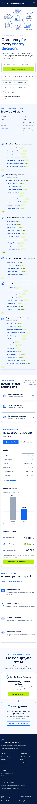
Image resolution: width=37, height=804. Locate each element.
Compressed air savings (16, 268)
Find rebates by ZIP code (17, 723)
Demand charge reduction (16, 234)
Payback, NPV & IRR (13, 323)
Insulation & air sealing (14, 148)
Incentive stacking (14, 345)
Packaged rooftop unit (15, 193)
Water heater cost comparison (17, 163)
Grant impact (13, 348)
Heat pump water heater (16, 154)
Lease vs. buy (13, 342)
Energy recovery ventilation (17, 202)
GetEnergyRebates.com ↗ (25, 801)
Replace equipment (22, 82)
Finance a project (9, 92)
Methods (3, 759)
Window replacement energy (17, 166)
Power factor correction (16, 237)
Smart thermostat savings (16, 157)
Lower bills (8, 82)
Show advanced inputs (10, 481)
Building (20, 77)
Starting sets (23, 762)
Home (9, 77)
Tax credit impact (14, 351)
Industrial (31, 77)
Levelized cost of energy (16, 354)
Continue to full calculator (17, 562)
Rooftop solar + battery (16, 230)
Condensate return (14, 303)
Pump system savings (15, 265)
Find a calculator (17, 694)
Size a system (23, 87)
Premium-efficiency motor (16, 271)
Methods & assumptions (26, 757)
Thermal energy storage (16, 208)
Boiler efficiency (12, 288)
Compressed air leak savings (17, 274)
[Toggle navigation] (34, 3)
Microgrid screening (15, 246)
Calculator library (5, 757)
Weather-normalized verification (18, 363)
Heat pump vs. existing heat (17, 151)
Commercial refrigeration (16, 294)
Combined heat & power (16, 309)
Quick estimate (11, 442)
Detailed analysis (26, 442)
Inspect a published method (10, 581)
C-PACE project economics (16, 339)
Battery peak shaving (15, 243)
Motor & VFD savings (14, 262)
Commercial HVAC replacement (17, 180)
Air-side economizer (15, 196)
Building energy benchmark (17, 190)
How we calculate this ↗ (10, 524)
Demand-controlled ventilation (18, 199)
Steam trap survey (14, 297)
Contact (3, 776)
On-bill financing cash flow (16, 336)
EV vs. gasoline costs (15, 227)
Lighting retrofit (13, 221)
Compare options (9, 87)
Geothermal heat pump (16, 205)
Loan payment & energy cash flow (18, 333)
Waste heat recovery (15, 306)
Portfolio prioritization (16, 360)
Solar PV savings (14, 224)
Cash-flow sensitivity (15, 357)
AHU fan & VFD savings (15, 183)
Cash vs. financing (14, 326)
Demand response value (16, 249)
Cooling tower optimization (17, 291)
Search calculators (18, 69)
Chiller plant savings (15, 187)
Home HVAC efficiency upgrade (18, 160)
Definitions (22, 759)
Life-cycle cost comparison (16, 330)
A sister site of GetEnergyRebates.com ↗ (11, 748)
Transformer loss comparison (17, 240)
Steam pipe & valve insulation (17, 300)
